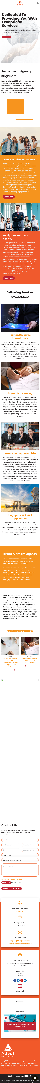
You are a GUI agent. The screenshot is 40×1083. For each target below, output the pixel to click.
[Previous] (1, 656)
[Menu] (2, 3)
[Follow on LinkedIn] (25, 980)
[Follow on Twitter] (18, 980)
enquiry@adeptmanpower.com (20, 943)
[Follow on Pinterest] (21, 980)
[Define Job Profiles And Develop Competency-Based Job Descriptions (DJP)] (10, 646)
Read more (10, 670)
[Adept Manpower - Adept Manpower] (20, 3)
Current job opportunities (20, 453)
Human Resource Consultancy (20, 336)
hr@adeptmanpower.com (20, 941)
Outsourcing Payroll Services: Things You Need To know (20, 1025)
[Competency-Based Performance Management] (30, 646)
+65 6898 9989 (20, 911)
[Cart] (38, 3)
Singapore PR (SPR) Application (20, 517)
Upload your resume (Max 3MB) (12, 879)
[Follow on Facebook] (14, 980)
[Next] (39, 656)
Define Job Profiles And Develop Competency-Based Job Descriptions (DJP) (10, 662)
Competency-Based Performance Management (29, 660)
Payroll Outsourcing (20, 393)
